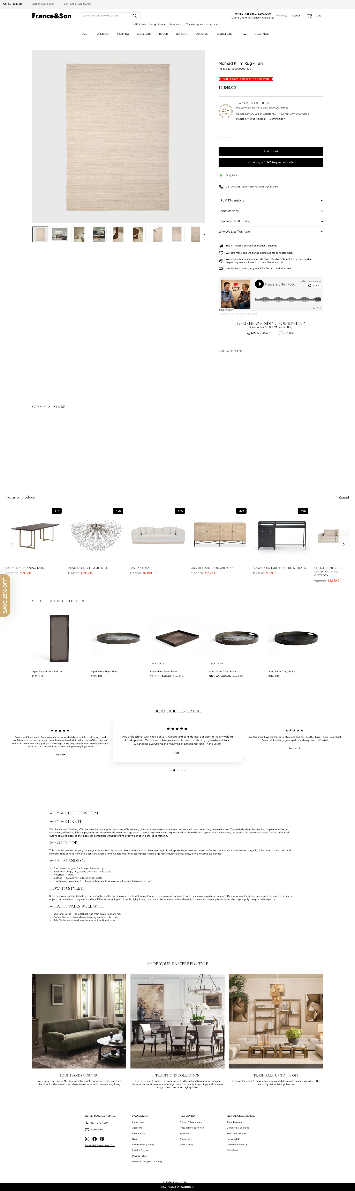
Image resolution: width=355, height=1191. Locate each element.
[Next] (202, 234)
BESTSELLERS (224, 33)
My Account (138, 1122)
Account (297, 15)
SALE (84, 33)
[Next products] (344, 544)
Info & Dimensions (231, 200)
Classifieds (232, 1150)
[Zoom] (118, 136)
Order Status (213, 24)
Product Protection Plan (192, 1127)
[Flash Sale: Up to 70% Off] (276, 1021)
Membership (176, 24)
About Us (137, 1127)
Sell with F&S (234, 1139)
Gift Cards (140, 24)
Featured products (21, 497)
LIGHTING (123, 33)
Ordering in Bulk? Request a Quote (271, 162)
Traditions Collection (42, 3)
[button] (177, 1187)
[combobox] (110, 15)
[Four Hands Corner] (79, 1021)
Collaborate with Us (237, 1144)
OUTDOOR (182, 33)
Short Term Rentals (236, 1133)
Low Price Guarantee (143, 1144)
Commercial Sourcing (238, 1127)
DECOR (163, 33)
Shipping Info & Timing (234, 221)
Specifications (229, 211)
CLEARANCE (262, 33)
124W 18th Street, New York (100, 1145)
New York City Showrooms (294, 113)
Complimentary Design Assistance (256, 113)
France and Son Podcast (245, 313)
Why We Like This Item (234, 232)
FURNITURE (102, 33)
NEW (243, 33)
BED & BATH (144, 33)
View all (344, 497)
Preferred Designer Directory (147, 1161)
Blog (134, 1139)
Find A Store (138, 1133)
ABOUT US (202, 33)
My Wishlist (185, 1133)
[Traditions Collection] (177, 1021)
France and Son (226, 313)
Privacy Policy (139, 1156)
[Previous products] (11, 544)
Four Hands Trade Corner (76, 3)
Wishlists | (283, 15)
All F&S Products (12, 3)
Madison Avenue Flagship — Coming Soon (260, 118)
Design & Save (157, 24)
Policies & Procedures (191, 1122)
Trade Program (194, 24)
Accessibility (186, 1139)
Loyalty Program (140, 1150)
